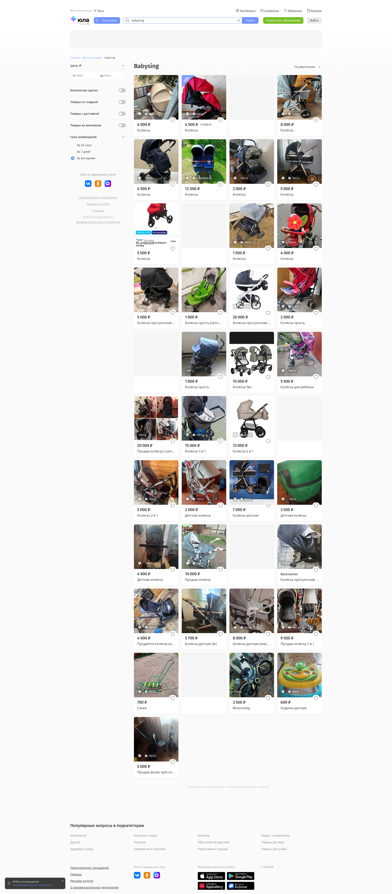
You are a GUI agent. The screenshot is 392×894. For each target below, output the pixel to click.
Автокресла (78, 835)
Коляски (139, 842)
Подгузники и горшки (213, 849)
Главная (75, 57)
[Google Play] (240, 876)
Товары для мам (272, 842)
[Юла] (79, 19)
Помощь (98, 210)
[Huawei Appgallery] (211, 886)
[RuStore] (240, 886)
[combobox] (182, 20)
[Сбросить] (238, 20)
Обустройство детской (213, 842)
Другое (75, 842)
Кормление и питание (149, 849)
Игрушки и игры (145, 835)
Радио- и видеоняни (275, 835)
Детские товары (92, 57)
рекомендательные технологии (98, 222)
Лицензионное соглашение (98, 197)
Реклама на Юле (98, 204)
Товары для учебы (274, 849)
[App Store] (211, 876)
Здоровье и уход (81, 849)
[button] (173, 120)
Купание (204, 835)
